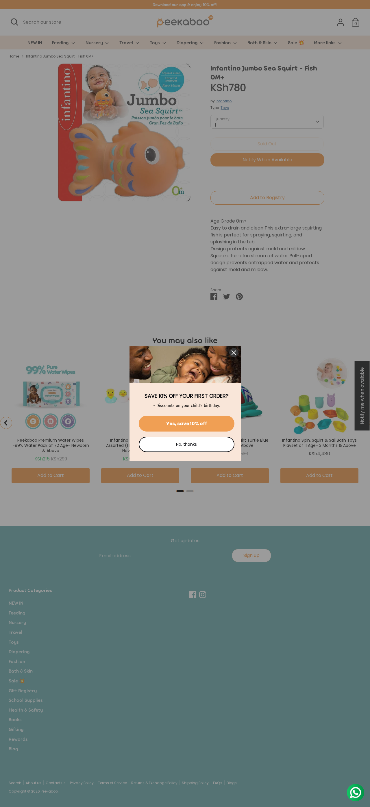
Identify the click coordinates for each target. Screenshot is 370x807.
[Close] (234, 353)
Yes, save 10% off (186, 423)
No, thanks (186, 444)
